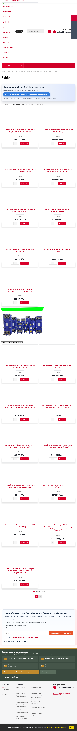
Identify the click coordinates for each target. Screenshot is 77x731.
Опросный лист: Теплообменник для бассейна (20, 672)
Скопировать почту (16, 342)
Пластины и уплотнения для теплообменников (22, 700)
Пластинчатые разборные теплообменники (21, 694)
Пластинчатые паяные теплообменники (21, 688)
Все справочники (48, 672)
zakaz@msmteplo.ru (65, 32)
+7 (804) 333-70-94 (21, 641)
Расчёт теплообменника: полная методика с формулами (20, 665)
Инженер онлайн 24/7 (11, 677)
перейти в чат (5, 342)
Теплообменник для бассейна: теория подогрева (55, 659)
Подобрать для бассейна (61, 633)
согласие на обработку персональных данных (24, 637)
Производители (6, 691)
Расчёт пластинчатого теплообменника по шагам (56, 665)
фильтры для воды (37, 694)
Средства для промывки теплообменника (36, 703)
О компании (5, 689)
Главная (4, 687)
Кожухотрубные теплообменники (21, 705)
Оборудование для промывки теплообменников (22, 710)
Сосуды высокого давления (36, 698)
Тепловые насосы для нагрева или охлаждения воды (38, 708)
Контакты (5, 694)
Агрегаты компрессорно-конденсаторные (21, 716)
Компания (5, 684)
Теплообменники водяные (36, 714)
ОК (71, 727)
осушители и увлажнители (36, 688)
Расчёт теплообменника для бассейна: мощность (18, 659)
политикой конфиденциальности (57, 727)
